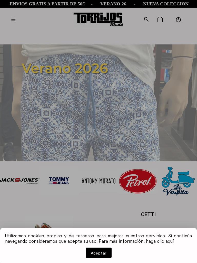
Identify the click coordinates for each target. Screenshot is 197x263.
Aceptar (98, 252)
